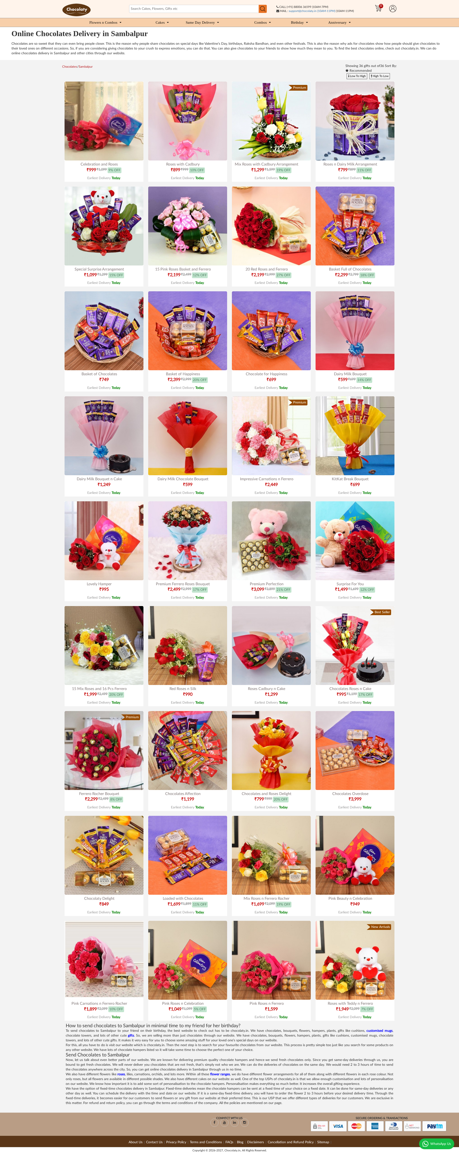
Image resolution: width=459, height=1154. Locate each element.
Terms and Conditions (206, 1142)
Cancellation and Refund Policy (291, 1142)
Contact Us (154, 1142)
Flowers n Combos (103, 22)
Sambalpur (86, 66)
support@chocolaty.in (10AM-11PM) (312, 11)
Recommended (360, 70)
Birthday (297, 22)
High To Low (380, 76)
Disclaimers (256, 1142)
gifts (131, 1035)
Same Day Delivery (200, 22)
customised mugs (379, 1031)
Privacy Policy (176, 1142)
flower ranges (220, 1074)
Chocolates (69, 66)
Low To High (357, 76)
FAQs (229, 1142)
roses (121, 1074)
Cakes (160, 22)
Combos (260, 22)
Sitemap (323, 1142)
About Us (135, 1142)
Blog (240, 1142)
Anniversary (337, 22)
